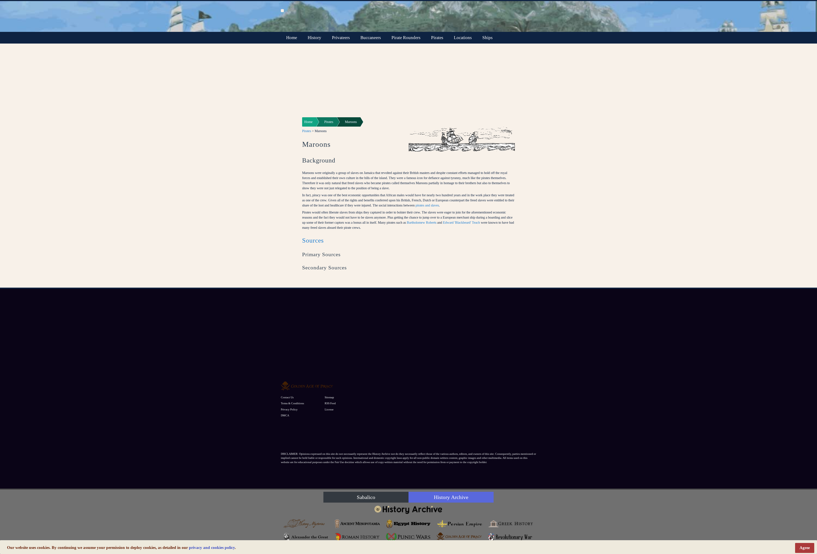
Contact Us (287, 397)
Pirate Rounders (405, 37)
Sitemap (329, 397)
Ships (487, 37)
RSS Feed (330, 403)
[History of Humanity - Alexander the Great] (306, 537)
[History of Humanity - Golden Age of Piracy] (459, 536)
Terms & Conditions (292, 403)
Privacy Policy (289, 409)
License (329, 409)
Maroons (351, 122)
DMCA (285, 415)
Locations (463, 37)
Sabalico (366, 497)
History (314, 37)
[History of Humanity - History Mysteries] (306, 523)
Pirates (437, 37)
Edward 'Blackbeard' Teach (461, 222)
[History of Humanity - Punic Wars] (408, 537)
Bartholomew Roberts (421, 222)
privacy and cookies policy (212, 547)
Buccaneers (370, 37)
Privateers (341, 37)
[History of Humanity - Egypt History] (408, 523)
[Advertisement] (408, 83)
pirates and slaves (427, 205)
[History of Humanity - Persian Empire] (459, 523)
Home (291, 37)
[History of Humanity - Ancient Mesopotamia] (357, 523)
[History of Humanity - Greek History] (510, 523)
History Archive (451, 497)
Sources (313, 240)
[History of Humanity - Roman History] (357, 537)
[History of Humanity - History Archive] (408, 509)
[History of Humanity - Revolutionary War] (510, 537)
